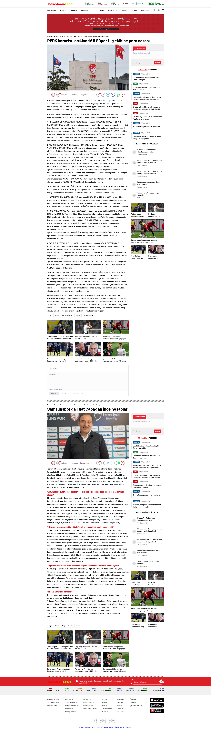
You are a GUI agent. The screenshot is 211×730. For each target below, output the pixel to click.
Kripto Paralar (158, 690)
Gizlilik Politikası (97, 727)
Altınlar (104, 699)
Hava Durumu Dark (54, 699)
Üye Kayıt (133, 702)
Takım (78, 626)
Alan (50, 315)
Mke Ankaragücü (67, 315)
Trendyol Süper (88, 315)
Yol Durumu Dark (53, 702)
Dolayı (57, 315)
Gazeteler (145, 10)
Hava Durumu (91, 690)
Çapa (50, 626)
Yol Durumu (142, 690)
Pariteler (130, 690)
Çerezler (105, 727)
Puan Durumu (106, 690)
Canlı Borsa (87, 699)
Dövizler (104, 702)
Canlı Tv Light (52, 706)
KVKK (111, 727)
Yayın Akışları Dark (71, 702)
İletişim (89, 727)
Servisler (63, 10)
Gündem (74, 10)
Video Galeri (120, 702)
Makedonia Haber (52, 36)
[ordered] (73, 393)
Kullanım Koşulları (119, 727)
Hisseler (118, 690)
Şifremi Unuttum (136, 706)
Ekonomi (84, 10)
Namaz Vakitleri (62, 690)
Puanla (70, 626)
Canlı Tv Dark (70, 699)
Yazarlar (134, 10)
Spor (94, 10)
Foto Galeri (112, 10)
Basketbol (69, 36)
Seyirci (78, 315)
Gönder (53, 393)
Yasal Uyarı (129, 727)
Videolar (124, 10)
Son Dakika (51, 10)
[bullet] (76, 393)
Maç (63, 626)
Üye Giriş (133, 699)
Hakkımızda (82, 727)
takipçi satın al (70, 712)
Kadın (102, 10)
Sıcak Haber (120, 712)
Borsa (49, 690)
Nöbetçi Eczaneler (71, 706)
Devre (57, 626)
